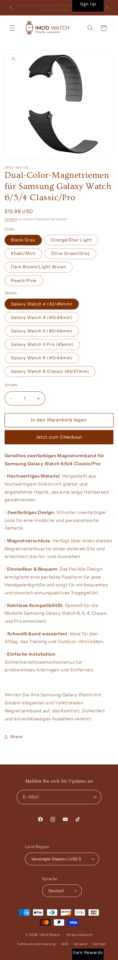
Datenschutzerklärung (36, 944)
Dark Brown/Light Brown (38, 266)
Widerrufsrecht (79, 935)
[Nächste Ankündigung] (107, 7)
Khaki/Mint (23, 253)
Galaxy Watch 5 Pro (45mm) (42, 344)
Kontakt (99, 944)
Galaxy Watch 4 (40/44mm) (42, 317)
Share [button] (16, 736)
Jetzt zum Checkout (59, 437)
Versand (11, 219)
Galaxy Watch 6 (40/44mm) (42, 357)
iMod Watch (50, 935)
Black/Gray (23, 240)
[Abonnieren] (94, 797)
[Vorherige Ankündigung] (11, 7)
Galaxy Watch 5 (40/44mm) (41, 331)
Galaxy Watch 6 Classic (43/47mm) (50, 371)
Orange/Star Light (71, 240)
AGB (64, 944)
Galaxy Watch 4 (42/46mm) (41, 304)
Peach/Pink (24, 280)
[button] (12, 28)
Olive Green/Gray (70, 253)
